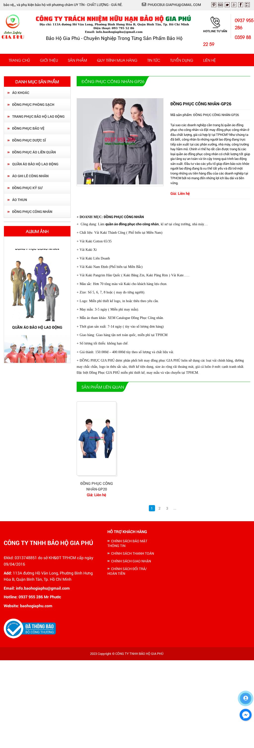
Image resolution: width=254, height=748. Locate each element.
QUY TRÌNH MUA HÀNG (117, 60)
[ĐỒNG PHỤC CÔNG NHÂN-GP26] (120, 183)
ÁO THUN (19, 199)
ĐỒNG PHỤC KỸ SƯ (27, 187)
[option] (37, 293)
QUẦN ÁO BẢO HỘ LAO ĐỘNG (35, 164)
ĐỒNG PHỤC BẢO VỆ (28, 128)
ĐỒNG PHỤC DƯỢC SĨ (29, 140)
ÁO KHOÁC (20, 92)
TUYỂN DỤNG (181, 60)
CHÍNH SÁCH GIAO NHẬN (131, 561)
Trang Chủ (19, 60)
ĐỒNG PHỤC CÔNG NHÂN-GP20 (96, 486)
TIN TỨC (153, 60)
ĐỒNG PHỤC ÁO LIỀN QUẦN (34, 152)
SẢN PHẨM (77, 60)
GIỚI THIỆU (49, 60)
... (174, 508)
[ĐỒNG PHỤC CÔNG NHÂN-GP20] (96, 438)
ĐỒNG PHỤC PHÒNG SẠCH (33, 104)
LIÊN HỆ (209, 60)
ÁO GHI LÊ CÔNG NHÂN (30, 175)
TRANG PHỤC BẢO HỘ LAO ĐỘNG (38, 116)
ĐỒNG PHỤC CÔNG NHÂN (32, 211)
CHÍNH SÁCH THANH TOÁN (132, 553)
